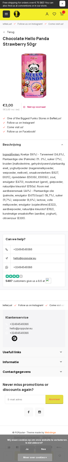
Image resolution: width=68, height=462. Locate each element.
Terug (10, 32)
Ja (27, 449)
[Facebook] (28, 412)
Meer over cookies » (35, 457)
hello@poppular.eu (24, 258)
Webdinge (50, 432)
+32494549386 (22, 249)
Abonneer (54, 399)
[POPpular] (25, 14)
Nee (43, 449)
